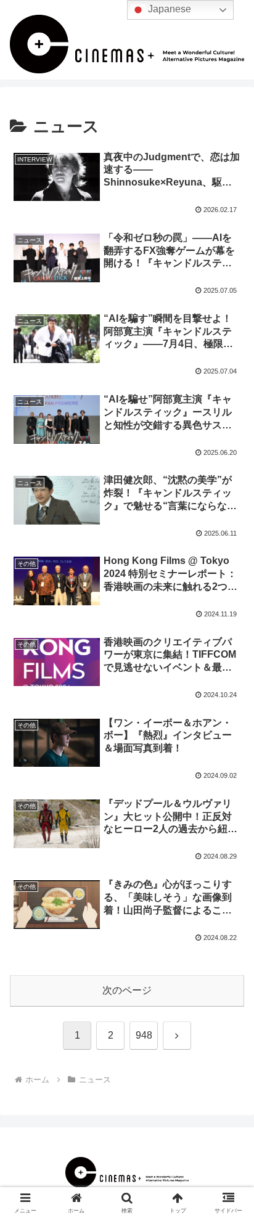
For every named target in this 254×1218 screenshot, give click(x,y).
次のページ (127, 990)
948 (144, 1035)
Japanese (168, 9)
